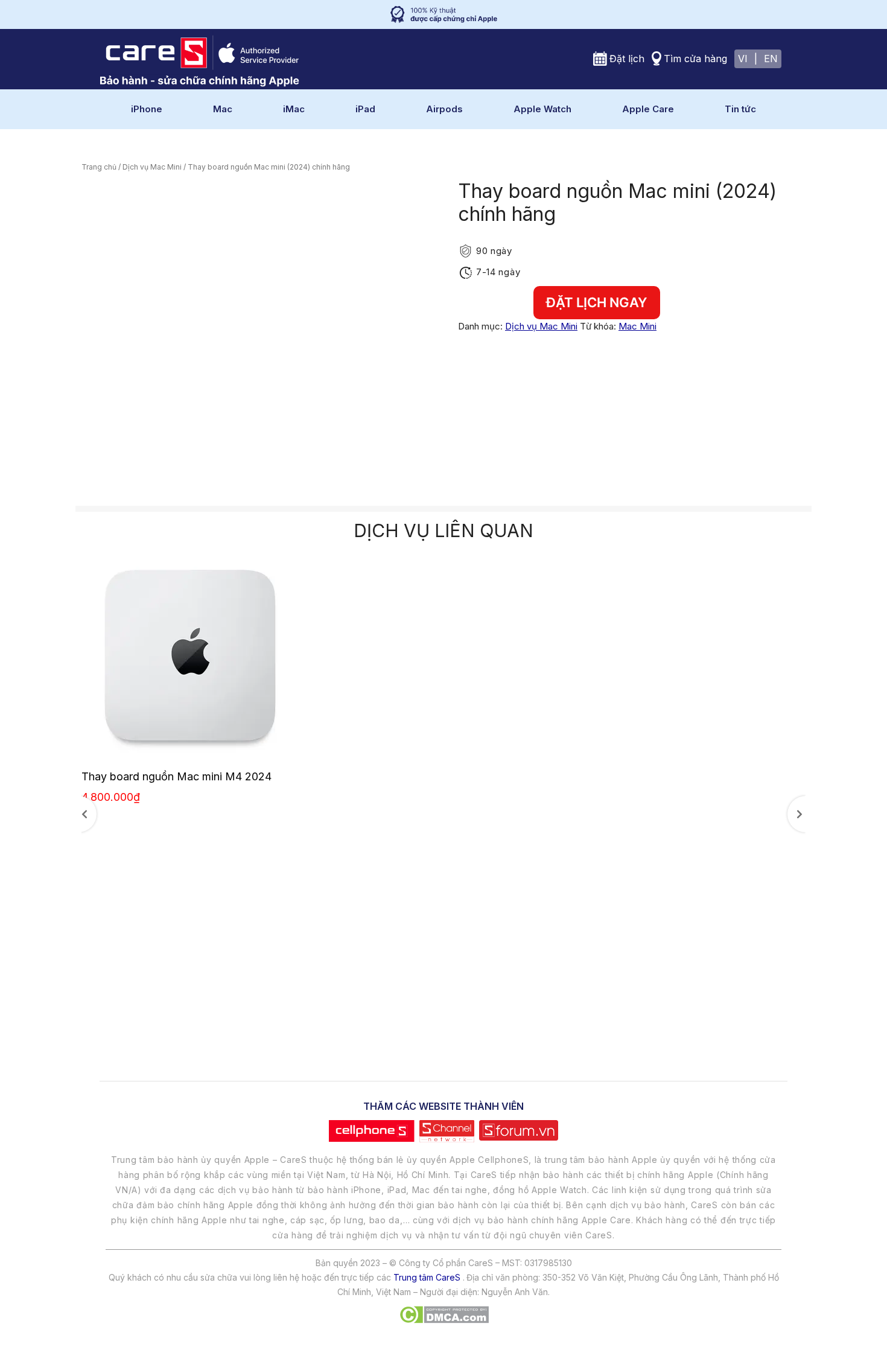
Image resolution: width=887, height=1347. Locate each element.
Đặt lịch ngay (596, 302)
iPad (365, 109)
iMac (294, 109)
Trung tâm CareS (426, 1277)
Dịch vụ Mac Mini (152, 166)
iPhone (146, 109)
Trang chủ (98, 166)
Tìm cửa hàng (695, 59)
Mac (222, 109)
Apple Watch (542, 109)
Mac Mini (637, 326)
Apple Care (648, 109)
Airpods (444, 109)
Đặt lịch (626, 59)
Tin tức (740, 109)
